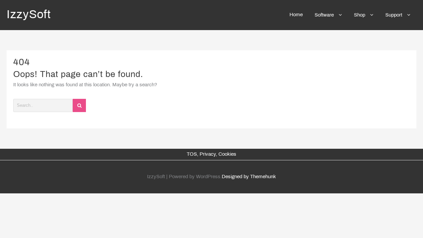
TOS (192, 154)
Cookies (227, 154)
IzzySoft (29, 15)
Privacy (208, 154)
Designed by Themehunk (249, 177)
